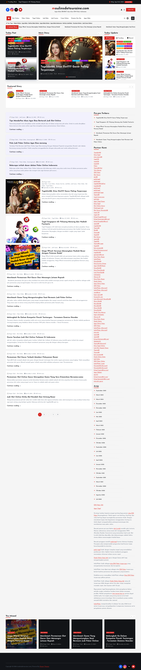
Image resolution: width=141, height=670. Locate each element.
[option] (70, 58)
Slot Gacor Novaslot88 (101, 210)
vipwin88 (96, 223)
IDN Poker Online (99, 361)
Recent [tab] (131, 38)
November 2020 (101, 486)
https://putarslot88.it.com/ (102, 379)
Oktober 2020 (100, 490)
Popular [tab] (110, 38)
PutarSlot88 (97, 261)
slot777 (96, 374)
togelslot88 (97, 186)
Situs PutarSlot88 (99, 270)
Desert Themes (44, 666)
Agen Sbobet (98, 372)
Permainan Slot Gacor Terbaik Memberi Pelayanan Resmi (32, 357)
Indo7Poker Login (99, 363)
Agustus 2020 (100, 495)
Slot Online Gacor (99, 206)
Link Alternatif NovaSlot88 (102, 299)
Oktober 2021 (100, 473)
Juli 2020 (99, 499)
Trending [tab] (120, 38)
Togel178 (96, 234)
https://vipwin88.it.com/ (101, 377)
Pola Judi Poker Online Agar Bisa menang (28, 143)
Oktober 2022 (100, 443)
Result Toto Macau (99, 312)
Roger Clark (14, 52)
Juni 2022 (99, 455)
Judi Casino (54, 18)
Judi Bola (45, 18)
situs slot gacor (98, 381)
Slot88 (96, 230)
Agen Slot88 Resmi (99, 266)
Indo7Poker (97, 259)
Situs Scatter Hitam (100, 263)
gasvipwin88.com (99, 254)
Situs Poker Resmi (99, 257)
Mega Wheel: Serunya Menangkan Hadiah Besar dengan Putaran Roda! (124, 76)
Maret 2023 (99, 425)
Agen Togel (97, 508)
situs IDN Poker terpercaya (118, 563)
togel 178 (96, 212)
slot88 (96, 177)
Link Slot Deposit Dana (101, 348)
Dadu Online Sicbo (99, 357)
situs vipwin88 (98, 157)
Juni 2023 (99, 412)
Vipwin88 (96, 194)
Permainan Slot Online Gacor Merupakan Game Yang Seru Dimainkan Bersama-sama (45, 377)
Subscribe (131, 9)
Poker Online (26, 18)
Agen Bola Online (45, 23)
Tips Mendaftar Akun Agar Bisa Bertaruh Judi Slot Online (35, 121)
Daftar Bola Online (33, 23)
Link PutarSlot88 (99, 272)
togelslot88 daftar (99, 183)
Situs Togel (97, 155)
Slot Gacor (97, 175)
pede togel (97, 549)
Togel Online (36, 18)
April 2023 (99, 421)
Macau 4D (97, 277)
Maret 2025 (100, 395)
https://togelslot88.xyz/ (101, 221)
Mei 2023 (99, 416)
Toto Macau (97, 170)
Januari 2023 (100, 434)
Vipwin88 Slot (98, 168)
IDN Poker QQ (98, 505)
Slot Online (15, 18)
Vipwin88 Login (98, 243)
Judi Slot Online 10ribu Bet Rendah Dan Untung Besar (31, 397)
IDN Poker (97, 172)
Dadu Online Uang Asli (101, 558)
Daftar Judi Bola (67, 23)
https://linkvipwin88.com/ (101, 339)
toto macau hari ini (118, 593)
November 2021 (101, 469)
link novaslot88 (98, 248)
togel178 (96, 159)
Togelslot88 (97, 152)
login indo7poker (99, 314)
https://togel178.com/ (100, 217)
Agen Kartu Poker (99, 283)
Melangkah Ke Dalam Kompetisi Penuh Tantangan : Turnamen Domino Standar (42, 317)
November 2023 (101, 408)
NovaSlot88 (97, 303)
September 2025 (101, 390)
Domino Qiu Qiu (76, 18)
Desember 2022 (101, 438)
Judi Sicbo (97, 359)
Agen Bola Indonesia (56, 23)
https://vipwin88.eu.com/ (101, 370)
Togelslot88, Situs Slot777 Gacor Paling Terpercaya (64, 191)
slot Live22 (117, 528)
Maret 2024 (100, 399)
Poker (95, 166)
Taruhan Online (77, 23)
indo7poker (97, 274)
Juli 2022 (99, 451)
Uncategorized (31, 139)
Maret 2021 (99, 482)
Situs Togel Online (99, 345)
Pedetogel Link (98, 208)
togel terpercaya (99, 197)
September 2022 (101, 447)
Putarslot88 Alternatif (101, 365)
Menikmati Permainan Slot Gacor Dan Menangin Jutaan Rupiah (25, 27)
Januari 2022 (100, 464)
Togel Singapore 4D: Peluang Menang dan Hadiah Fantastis (18, 68)
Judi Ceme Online (87, 23)
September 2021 (101, 477)
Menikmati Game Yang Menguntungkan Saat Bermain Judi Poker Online (69, 27)
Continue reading (15, 129)
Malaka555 (97, 341)
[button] (99, 33)
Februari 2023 (100, 429)
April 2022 (99, 460)
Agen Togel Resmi (99, 201)
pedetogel (97, 179)
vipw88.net (97, 292)
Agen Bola (87, 18)
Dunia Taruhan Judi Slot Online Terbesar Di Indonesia (31, 337)
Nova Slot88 (98, 301)
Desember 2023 (101, 403)
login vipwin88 (98, 294)
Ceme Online (65, 18)
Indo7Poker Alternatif (100, 288)
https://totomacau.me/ (101, 250)
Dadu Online (98, 281)
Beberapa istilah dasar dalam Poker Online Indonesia (33, 165)
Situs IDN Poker (129, 575)
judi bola (96, 199)
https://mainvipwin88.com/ (102, 219)
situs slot (96, 332)
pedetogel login (99, 192)
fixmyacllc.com (98, 297)
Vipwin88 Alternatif (100, 343)
